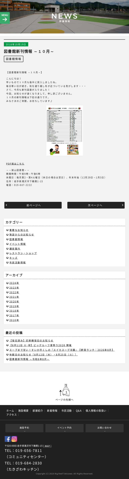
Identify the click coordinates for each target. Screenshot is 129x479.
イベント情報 (17, 244)
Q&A (79, 410)
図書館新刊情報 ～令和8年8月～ (29, 359)
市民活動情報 (17, 262)
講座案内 (14, 248)
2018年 (14, 310)
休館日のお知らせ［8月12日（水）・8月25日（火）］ (43, 354)
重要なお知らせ (19, 230)
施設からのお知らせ (21, 234)
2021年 (14, 296)
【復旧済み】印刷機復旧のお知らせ (31, 340)
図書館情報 (13, 59)
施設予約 (24, 427)
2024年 (14, 283)
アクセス (11, 414)
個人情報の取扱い (96, 410)
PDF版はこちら (15, 163)
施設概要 (23, 410)
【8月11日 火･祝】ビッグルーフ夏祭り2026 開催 (40, 345)
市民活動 (66, 410)
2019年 (14, 306)
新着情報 (52, 410)
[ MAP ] (47, 446)
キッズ (13, 257)
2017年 (14, 315)
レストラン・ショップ (23, 253)
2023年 (14, 287)
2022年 (14, 292)
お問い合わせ (104, 427)
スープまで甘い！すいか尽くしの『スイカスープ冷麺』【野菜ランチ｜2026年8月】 (62, 349)
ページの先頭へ (64, 392)
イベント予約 (64, 427)
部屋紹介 (38, 410)
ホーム (10, 410)
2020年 (14, 301)
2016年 (14, 320)
